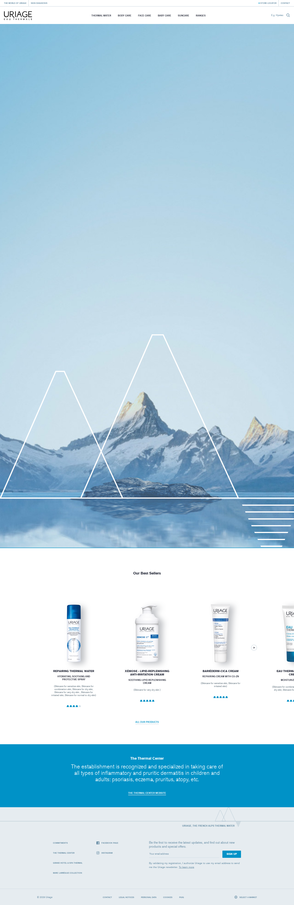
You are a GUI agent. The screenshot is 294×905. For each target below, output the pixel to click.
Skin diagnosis (39, 3)
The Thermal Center (63, 853)
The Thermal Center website (147, 792)
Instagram (107, 853)
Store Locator (268, 3)
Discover (73, 653)
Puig (181, 897)
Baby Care (164, 15)
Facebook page (109, 843)
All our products (147, 721)
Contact (285, 3)
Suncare (183, 15)
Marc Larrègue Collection (67, 873)
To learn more (186, 867)
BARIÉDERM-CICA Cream (221, 671)
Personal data (148, 897)
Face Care (144, 15)
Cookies (167, 897)
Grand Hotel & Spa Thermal (67, 863)
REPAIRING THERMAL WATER (73, 671)
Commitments (60, 843)
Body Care (124, 15)
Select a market (248, 897)
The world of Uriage (15, 3)
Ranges (201, 15)
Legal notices (126, 897)
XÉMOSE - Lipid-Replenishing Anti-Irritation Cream (147, 672)
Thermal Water (101, 15)
